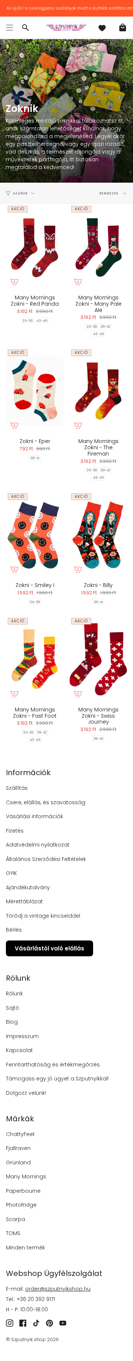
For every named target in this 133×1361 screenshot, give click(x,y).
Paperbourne (23, 1191)
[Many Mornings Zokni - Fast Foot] (35, 659)
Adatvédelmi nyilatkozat (37, 844)
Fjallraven (18, 1148)
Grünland (18, 1162)
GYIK (11, 873)
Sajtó (12, 1008)
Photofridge (21, 1205)
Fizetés (15, 830)
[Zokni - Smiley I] (35, 535)
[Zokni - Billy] (98, 535)
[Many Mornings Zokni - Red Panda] (35, 247)
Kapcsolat (19, 1050)
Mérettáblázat (24, 901)
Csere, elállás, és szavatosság (45, 802)
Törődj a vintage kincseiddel (43, 915)
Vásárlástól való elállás (49, 948)
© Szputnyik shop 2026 (32, 1339)
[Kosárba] (14, 281)
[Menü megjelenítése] (9, 28)
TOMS (13, 1233)
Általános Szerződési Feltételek (46, 859)
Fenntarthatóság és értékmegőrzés (53, 1064)
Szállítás (17, 788)
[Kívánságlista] (102, 28)
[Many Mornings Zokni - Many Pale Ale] (98, 247)
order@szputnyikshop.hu (58, 1289)
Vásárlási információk (34, 816)
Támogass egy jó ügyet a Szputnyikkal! (57, 1078)
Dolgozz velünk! (26, 1093)
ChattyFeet (20, 1134)
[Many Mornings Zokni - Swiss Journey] (98, 659)
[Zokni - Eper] (35, 391)
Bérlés (14, 929)
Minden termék (25, 1247)
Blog (12, 1022)
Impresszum (22, 1036)
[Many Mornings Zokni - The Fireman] (98, 391)
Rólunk (14, 993)
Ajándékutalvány (28, 887)
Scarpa (15, 1219)
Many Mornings (26, 1176)
